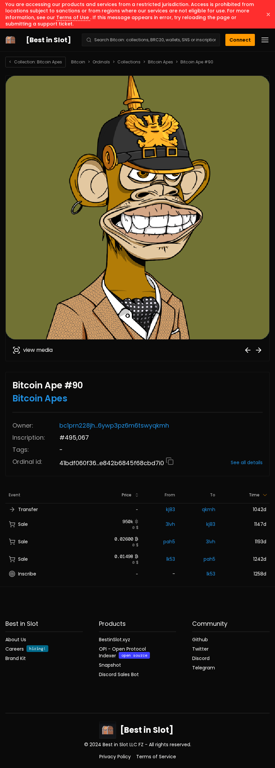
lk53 (170, 559)
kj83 (170, 509)
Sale (23, 524)
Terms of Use (73, 17)
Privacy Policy (115, 756)
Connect (240, 40)
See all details (247, 462)
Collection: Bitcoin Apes (35, 62)
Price (126, 495)
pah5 (169, 541)
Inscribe (27, 573)
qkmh (208, 509)
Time (254, 495)
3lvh (170, 524)
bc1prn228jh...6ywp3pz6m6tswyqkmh (114, 425)
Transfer (28, 509)
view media (38, 350)
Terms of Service (156, 756)
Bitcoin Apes (160, 62)
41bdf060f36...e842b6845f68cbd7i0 (112, 463)
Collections (129, 62)
